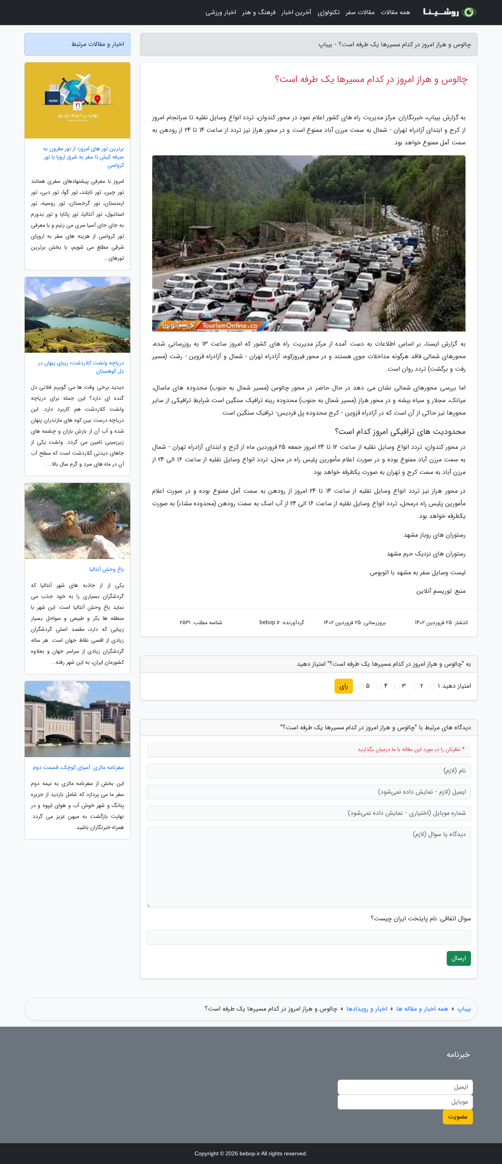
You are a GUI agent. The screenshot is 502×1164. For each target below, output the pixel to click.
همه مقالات (395, 12)
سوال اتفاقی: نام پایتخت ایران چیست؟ (421, 919)
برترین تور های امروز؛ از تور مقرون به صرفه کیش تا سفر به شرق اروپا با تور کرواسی (83, 157)
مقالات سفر (360, 12)
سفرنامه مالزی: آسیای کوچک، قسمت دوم (78, 767)
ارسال (459, 958)
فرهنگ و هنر (258, 12)
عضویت (458, 1117)
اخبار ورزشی (221, 12)
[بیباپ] (449, 12)
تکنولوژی (329, 12)
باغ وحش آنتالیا (106, 569)
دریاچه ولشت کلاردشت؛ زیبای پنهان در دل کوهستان (81, 367)
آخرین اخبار (296, 12)
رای (344, 686)
